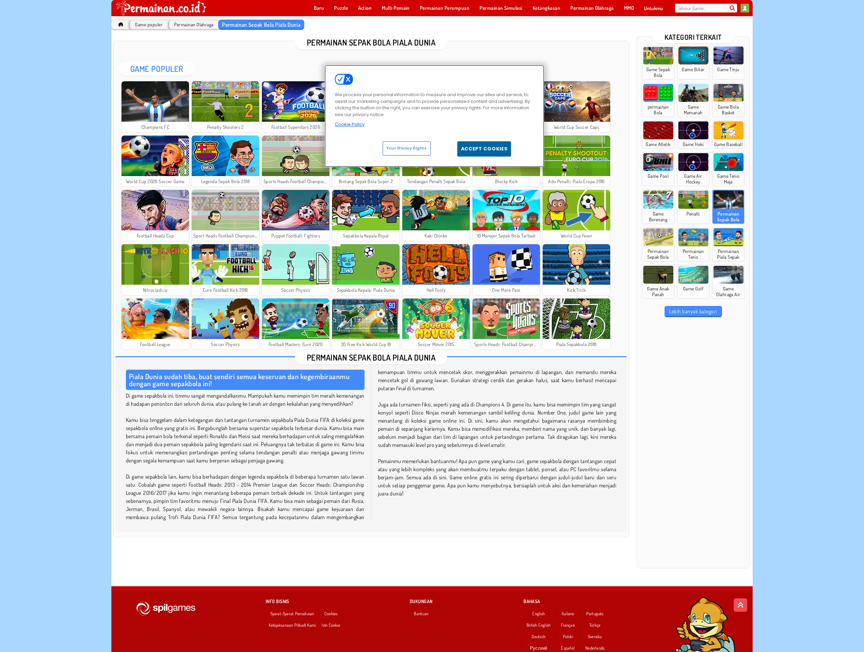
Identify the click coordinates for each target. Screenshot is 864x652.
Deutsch (538, 636)
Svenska (595, 636)
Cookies (331, 613)
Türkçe (594, 625)
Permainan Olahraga (194, 24)
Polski (568, 636)
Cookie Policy (349, 124)
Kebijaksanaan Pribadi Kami (292, 625)
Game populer (149, 24)
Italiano (568, 613)
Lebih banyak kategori (693, 311)
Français (568, 625)
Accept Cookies (484, 148)
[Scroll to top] (740, 605)
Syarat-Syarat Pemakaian (292, 613)
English (538, 613)
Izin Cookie (331, 625)
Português (595, 613)
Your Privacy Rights (406, 148)
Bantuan (421, 613)
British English (538, 625)
